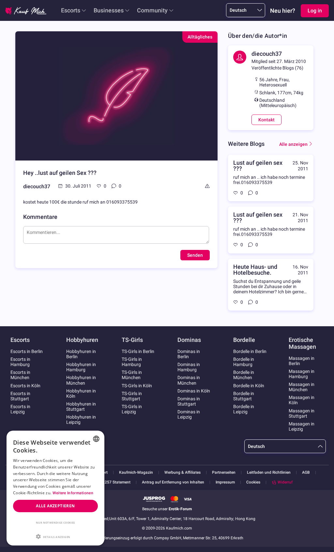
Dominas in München (188, 380)
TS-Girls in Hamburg (132, 362)
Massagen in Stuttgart (301, 413)
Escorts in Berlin (26, 351)
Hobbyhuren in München (81, 380)
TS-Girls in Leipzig (132, 409)
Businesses (109, 10)
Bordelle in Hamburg (243, 362)
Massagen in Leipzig (301, 426)
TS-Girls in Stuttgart (132, 396)
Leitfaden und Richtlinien (269, 472)
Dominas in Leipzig (188, 414)
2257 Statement (116, 482)
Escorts (70, 10)
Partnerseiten (223, 472)
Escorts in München (20, 375)
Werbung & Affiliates (182, 472)
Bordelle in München (243, 375)
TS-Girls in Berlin (138, 351)
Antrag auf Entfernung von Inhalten (173, 482)
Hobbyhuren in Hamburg (81, 367)
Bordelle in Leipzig (243, 409)
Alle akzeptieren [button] (55, 506)
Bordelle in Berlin (249, 351)
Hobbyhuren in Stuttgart (81, 406)
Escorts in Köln (25, 385)
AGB (306, 472)
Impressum (225, 482)
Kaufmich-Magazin (136, 472)
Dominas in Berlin (188, 354)
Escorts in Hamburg (20, 362)
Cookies (253, 482)
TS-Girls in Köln (137, 385)
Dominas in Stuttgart (188, 401)
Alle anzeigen (293, 144)
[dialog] (55, 488)
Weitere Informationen (73, 493)
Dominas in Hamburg (188, 367)
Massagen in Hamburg (301, 374)
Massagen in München (301, 387)
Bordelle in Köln (248, 385)
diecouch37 (36, 186)
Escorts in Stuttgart (20, 396)
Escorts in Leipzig (20, 409)
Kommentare (40, 216)
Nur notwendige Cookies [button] (55, 522)
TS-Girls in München (132, 375)
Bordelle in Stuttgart (243, 396)
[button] (55, 536)
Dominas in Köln (193, 390)
